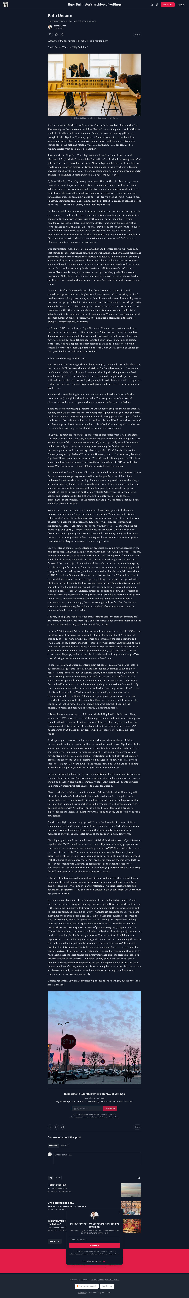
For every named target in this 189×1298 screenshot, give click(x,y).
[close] (119, 1212)
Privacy (94, 1279)
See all (53, 1241)
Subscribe (168, 4)
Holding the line (57, 1184)
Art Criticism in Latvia (57, 1188)
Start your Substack (88, 1286)
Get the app (107, 1286)
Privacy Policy (114, 1254)
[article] (94, 1190)
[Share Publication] (157, 4)
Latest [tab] (57, 1178)
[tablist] (59, 1145)
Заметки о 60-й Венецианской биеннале (67, 1206)
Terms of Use (107, 1251)
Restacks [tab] (64, 1145)
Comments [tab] (53, 1145)
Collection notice (112, 1279)
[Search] (151, 4)
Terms (101, 1279)
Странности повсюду (61, 1202)
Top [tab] (50, 1178)
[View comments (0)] (56, 34)
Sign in (181, 4)
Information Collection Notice (93, 1254)
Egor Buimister (60, 26)
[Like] (50, 34)
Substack (82, 1292)
